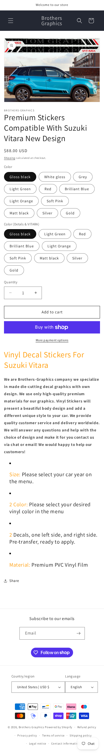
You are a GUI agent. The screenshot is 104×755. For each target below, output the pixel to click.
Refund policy (86, 727)
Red (48, 188)
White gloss (54, 176)
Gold (70, 213)
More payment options (52, 340)
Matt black (19, 213)
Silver (47, 213)
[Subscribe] (79, 633)
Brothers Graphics (31, 727)
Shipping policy (81, 735)
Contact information (65, 743)
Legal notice (37, 743)
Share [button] (14, 580)
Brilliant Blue (77, 188)
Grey (83, 176)
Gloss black (20, 176)
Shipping (9, 158)
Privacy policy (27, 735)
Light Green (20, 188)
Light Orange (21, 201)
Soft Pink (55, 201)
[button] (11, 21)
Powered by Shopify (58, 727)
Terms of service (53, 735)
